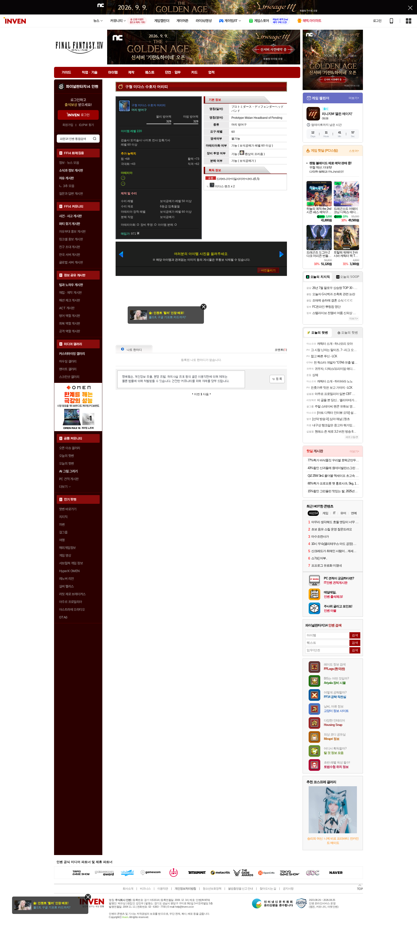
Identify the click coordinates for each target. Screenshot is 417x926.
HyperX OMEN (69, 571)
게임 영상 (65, 555)
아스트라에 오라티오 (72, 609)
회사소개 (128, 888)
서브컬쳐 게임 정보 (71, 563)
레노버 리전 (66, 579)
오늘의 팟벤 (66, 463)
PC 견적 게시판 (69, 479)
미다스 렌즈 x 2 (224, 186)
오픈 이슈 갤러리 (69, 448)
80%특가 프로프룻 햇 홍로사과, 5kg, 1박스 (333, 483)
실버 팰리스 (66, 586)
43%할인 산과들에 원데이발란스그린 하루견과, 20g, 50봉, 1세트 (333, 468)
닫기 (88, 897)
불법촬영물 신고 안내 (240, 888)
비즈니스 (145, 888)
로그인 (377, 21)
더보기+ (354, 98)
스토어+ (354, 151)
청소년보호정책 (212, 888)
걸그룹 (63, 532)
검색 (94, 138)
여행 (62, 540)
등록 (277, 379)
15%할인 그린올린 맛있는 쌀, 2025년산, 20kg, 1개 (333, 491)
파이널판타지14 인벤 (82, 86)
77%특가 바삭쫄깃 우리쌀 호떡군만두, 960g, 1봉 (333, 460)
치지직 (63, 517)
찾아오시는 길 (268, 888)
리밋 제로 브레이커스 (72, 594)
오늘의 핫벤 (66, 456)
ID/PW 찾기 (86, 125)
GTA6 (63, 617)
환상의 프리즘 (253, 154)
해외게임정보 (67, 548)
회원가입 (68, 125)
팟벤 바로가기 (67, 509)
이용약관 (162, 888)
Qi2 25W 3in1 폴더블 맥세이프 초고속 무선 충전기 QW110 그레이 (333, 475)
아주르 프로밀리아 (70, 602)
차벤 (62, 524)
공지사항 (288, 888)
